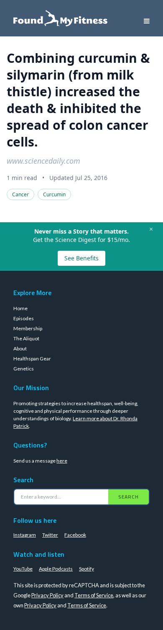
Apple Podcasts (56, 569)
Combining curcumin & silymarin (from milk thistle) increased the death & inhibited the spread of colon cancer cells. (78, 99)
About (20, 348)
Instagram (24, 535)
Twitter (50, 535)
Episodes (23, 318)
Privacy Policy (47, 595)
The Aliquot (26, 338)
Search (128, 497)
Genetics (23, 368)
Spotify (86, 569)
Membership (27, 328)
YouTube (23, 569)
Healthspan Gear (32, 358)
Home (20, 308)
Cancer (20, 194)
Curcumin (54, 194)
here (61, 461)
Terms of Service (93, 595)
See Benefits (81, 258)
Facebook (75, 535)
